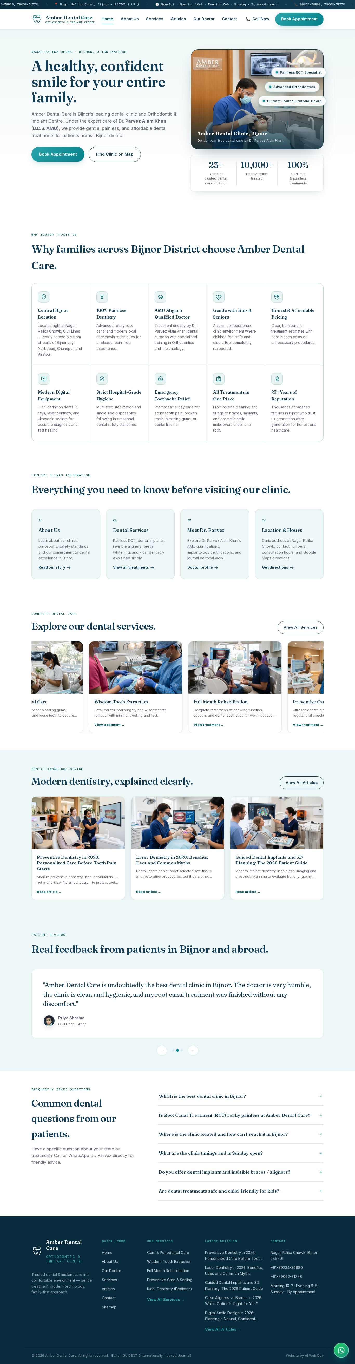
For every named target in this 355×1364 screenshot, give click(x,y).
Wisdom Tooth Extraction (169, 1261)
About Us (130, 19)
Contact (229, 19)
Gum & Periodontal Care (168, 1252)
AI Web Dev (314, 1355)
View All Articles (302, 782)
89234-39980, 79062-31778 (319, 4)
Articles (178, 19)
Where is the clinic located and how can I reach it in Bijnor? (241, 1134)
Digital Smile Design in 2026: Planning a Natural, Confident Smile (230, 1316)
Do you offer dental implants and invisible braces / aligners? (241, 1172)
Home (107, 19)
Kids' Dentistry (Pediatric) (169, 1289)
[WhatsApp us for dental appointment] (341, 1350)
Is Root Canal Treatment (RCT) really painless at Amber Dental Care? (241, 1115)
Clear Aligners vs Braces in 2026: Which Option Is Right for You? (233, 1300)
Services (154, 19)
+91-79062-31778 (286, 1276)
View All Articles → (223, 1329)
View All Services (301, 627)
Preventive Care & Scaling (169, 1279)
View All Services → (166, 1299)
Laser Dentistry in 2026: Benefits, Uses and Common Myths (234, 1270)
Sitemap (109, 1307)
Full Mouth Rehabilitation (168, 1270)
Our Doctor (204, 19)
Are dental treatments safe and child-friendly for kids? (241, 1191)
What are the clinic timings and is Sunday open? (241, 1153)
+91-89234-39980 (287, 1267)
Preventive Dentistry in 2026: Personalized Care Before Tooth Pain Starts (233, 1256)
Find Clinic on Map (114, 154)
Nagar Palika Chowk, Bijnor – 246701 (295, 1255)
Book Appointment (299, 19)
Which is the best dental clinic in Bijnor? (241, 1096)
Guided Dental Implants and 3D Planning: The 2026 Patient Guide (234, 1285)
